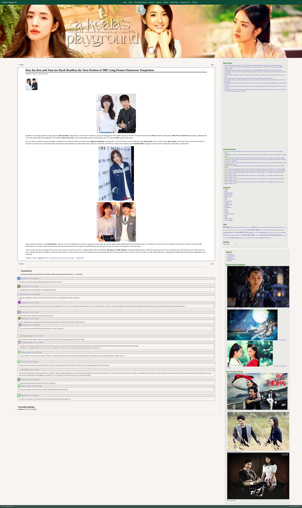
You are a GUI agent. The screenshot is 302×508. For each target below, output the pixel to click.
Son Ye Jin (228, 237)
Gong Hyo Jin (233, 227)
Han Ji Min (249, 227)
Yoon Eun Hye (254, 237)
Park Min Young (230, 235)
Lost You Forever (282, 340)
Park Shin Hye (248, 235)
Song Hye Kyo (265, 235)
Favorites (151, 2)
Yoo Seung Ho (261, 237)
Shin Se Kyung (257, 235)
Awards (226, 189)
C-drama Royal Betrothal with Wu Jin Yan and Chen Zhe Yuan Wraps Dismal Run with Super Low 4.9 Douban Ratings (252, 65)
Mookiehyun (230, 257)
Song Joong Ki (275, 235)
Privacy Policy (174, 2)
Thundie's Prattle (231, 259)
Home (125, 2)
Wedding (237, 237)
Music (225, 209)
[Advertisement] (235, 120)
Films (225, 199)
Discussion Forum (228, 193)
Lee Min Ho (241, 232)
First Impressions (228, 201)
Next (213, 64)
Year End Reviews (228, 220)
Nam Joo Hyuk (69, 258)
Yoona (248, 237)
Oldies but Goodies (229, 214)
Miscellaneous (227, 207)
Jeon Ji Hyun (270, 227)
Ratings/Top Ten (185, 2)
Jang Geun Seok (263, 227)
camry (22, 379)
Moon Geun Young (269, 232)
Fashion (226, 197)
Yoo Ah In (245, 237)
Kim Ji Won (238, 230)
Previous (20, 64)
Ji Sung (282, 227)
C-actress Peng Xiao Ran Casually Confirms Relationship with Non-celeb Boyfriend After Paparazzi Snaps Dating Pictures (253, 70)
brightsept (23, 352)
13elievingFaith (24, 342)
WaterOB (229, 260)
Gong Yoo (238, 227)
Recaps (226, 215)
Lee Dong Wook (277, 230)
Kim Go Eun (233, 230)
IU (258, 227)
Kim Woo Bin (263, 230)
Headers (165, 2)
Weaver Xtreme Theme (296, 506)
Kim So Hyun (244, 230)
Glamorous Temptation (49, 258)
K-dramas (34, 258)
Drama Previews (228, 196)
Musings (226, 210)
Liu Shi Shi (256, 232)
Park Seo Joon (239, 235)
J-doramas (226, 202)
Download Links (228, 194)
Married (262, 232)
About (130, 2)
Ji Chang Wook (277, 227)
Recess (225, 217)
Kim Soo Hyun (253, 230)
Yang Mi (241, 237)
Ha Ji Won (244, 227)
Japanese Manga (228, 204)
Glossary (158, 2)
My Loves (226, 212)
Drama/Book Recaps (140, 2)
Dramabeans (230, 254)
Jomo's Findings (231, 256)
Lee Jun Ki (233, 232)
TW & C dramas (228, 218)
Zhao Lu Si (268, 237)
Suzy (232, 238)
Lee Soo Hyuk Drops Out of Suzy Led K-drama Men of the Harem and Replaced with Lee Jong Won (248, 78)
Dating (226, 227)
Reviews (194, 2)
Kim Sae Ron (60, 258)
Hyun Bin (254, 227)
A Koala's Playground (9, 2)
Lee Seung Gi (250, 232)
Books (225, 191)
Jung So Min (228, 230)
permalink (80, 258)
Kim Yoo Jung (270, 230)
